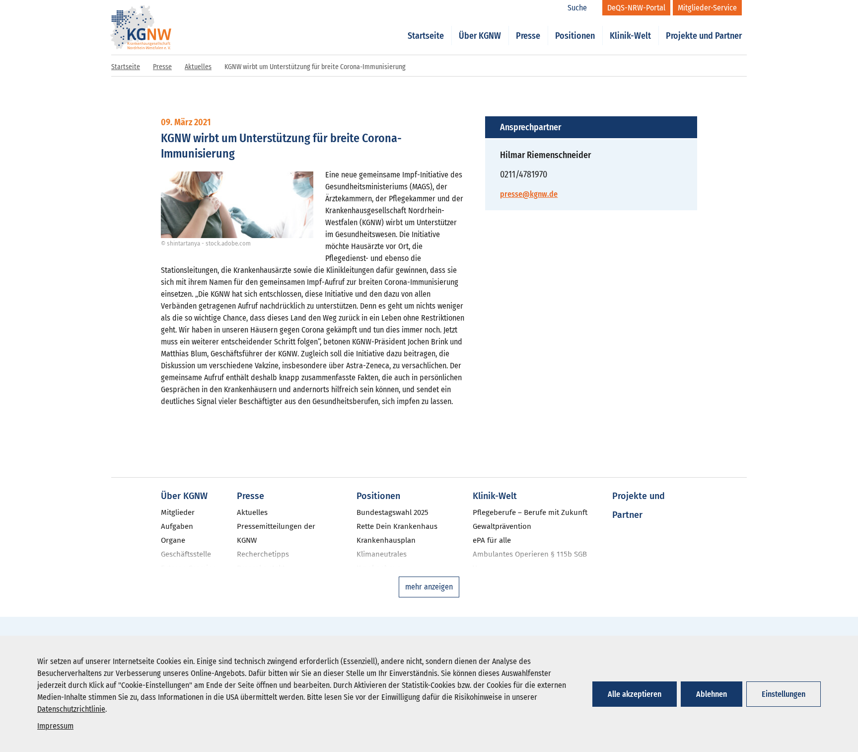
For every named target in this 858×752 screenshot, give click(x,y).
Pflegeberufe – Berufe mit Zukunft (530, 512)
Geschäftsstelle (186, 554)
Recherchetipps (263, 554)
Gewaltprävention (502, 526)
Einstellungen (783, 694)
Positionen (575, 35)
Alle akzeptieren (634, 694)
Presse (528, 35)
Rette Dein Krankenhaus (397, 526)
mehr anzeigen (429, 586)
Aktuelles (198, 67)
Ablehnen (711, 694)
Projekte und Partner (704, 35)
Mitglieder (178, 512)
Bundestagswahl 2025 (393, 512)
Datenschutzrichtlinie (71, 709)
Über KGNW (480, 35)
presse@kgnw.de (529, 194)
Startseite (426, 35)
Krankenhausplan (386, 540)
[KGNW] (141, 14)
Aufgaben (177, 526)
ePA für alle (492, 540)
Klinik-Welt (630, 35)
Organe (173, 540)
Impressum (55, 726)
